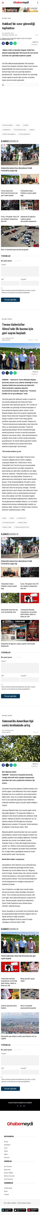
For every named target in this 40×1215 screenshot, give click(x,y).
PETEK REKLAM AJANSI (9, 522)
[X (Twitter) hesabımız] (21, 1106)
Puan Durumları (8, 1179)
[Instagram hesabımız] (24, 1106)
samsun (32, 130)
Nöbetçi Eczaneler (9, 1176)
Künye (6, 1191)
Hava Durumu (8, 1166)
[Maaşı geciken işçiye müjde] (30, 969)
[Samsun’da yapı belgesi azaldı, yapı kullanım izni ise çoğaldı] (20, 1023)
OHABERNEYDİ (7, 130)
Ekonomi (30, 340)
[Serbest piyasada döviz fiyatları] (10, 996)
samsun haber (23, 522)
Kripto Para (7, 1169)
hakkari (26, 125)
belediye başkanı (8, 125)
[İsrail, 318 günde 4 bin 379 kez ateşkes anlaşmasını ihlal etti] (10, 207)
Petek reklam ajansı (20, 130)
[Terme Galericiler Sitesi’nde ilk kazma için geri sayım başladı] (10, 181)
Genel (36, 35)
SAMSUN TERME (7, 527)
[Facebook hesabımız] (17, 1106)
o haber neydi (22, 518)
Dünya (6, 1151)
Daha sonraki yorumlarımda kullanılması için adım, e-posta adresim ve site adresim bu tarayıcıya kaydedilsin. (18, 291)
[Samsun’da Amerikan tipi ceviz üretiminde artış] (10, 600)
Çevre (5, 1148)
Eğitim (6, 1154)
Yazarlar (6, 1194)
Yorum (4, 265)
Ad (3, 279)
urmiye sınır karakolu (9, 134)
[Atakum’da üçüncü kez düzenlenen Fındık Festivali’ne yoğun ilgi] (20, 154)
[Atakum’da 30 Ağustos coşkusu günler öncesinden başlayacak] (30, 207)
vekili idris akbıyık (25, 134)
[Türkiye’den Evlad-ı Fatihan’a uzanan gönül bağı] (30, 181)
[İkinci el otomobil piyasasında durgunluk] (20, 236)
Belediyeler (7, 1145)
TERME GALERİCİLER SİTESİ (22, 527)
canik (18, 125)
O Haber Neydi (8, 1188)
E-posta (23, 279)
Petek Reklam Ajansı (24, 1203)
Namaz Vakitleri (8, 1173)
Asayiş (6, 1141)
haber (12, 518)
